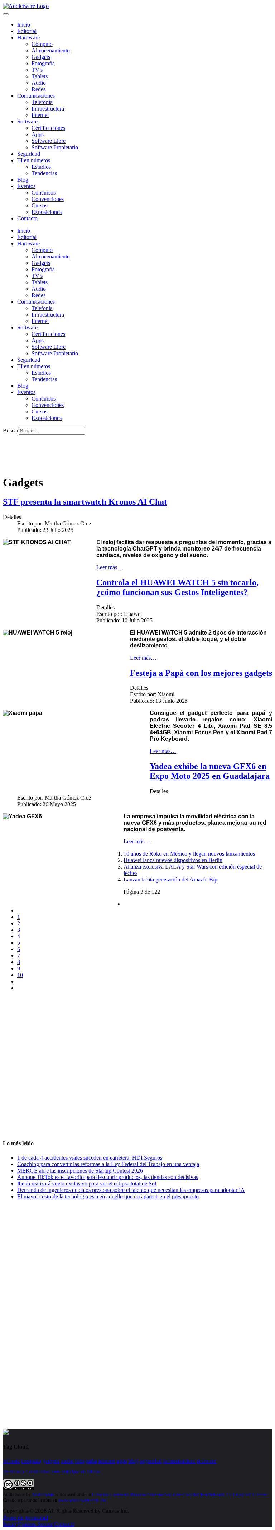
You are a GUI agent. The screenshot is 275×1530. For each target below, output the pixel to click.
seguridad (150, 1461)
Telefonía (42, 102)
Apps (38, 134)
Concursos (44, 193)
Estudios (41, 167)
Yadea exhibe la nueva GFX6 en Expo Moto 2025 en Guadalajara (210, 771)
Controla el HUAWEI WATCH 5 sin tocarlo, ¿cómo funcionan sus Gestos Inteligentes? (177, 587)
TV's (37, 70)
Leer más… (109, 567)
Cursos (39, 205)
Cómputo (42, 44)
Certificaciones (48, 128)
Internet (40, 115)
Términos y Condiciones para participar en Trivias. (52, 1471)
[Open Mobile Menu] (6, 14)
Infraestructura (48, 109)
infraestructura (179, 1461)
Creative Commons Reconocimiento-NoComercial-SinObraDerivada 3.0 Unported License (179, 1494)
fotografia (86, 1461)
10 (20, 975)
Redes (38, 89)
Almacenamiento (51, 50)
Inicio (9, 1524)
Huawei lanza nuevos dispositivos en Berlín (173, 860)
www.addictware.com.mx (82, 1500)
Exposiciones (47, 212)
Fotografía (43, 63)
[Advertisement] (133, 451)
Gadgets (41, 57)
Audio (39, 83)
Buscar (11, 430)
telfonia (11, 1461)
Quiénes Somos (35, 1524)
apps (121, 1461)
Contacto (27, 218)
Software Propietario (55, 147)
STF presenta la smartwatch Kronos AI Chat (85, 501)
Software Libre (49, 141)
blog (133, 1461)
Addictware (43, 1494)
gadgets (50, 1461)
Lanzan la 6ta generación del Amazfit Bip (170, 879)
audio (67, 1461)
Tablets (40, 76)
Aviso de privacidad (25, 1517)
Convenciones (48, 199)
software (206, 1461)
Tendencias (44, 173)
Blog (22, 180)
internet (106, 1461)
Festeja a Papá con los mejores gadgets (201, 673)
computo (31, 1461)
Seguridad (28, 154)
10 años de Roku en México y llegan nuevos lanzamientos (189, 854)
